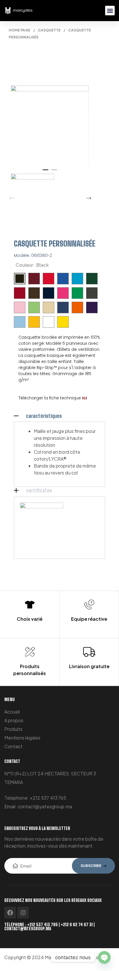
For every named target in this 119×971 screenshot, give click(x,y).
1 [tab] (45, 172)
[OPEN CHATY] (104, 957)
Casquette (49, 30)
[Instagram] (23, 912)
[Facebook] (10, 912)
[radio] (19, 278)
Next (87, 195)
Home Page (19, 30)
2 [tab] (54, 172)
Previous (11, 195)
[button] (110, 10)
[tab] (59, 415)
